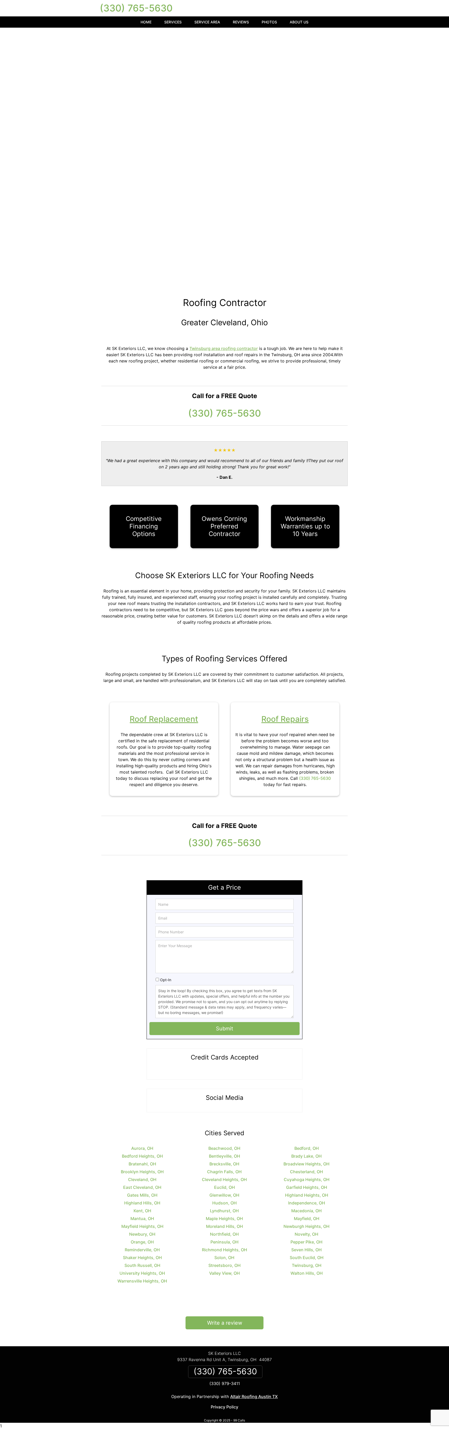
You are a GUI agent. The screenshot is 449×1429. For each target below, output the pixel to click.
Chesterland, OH (306, 1171)
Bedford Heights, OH (142, 1156)
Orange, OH (142, 1242)
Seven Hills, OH (306, 1249)
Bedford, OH (306, 1148)
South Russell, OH (142, 1265)
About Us (299, 22)
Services (173, 22)
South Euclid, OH (306, 1257)
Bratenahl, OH (142, 1163)
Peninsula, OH (224, 1242)
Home (146, 22)
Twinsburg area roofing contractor (223, 348)
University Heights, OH (142, 1273)
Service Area (207, 22)
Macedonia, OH (306, 1210)
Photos (269, 22)
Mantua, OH (142, 1218)
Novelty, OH (306, 1234)
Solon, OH (224, 1257)
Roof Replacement (164, 719)
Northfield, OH (224, 1234)
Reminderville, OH (142, 1249)
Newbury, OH (142, 1234)
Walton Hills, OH (306, 1273)
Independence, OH (306, 1202)
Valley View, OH (224, 1273)
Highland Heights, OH (306, 1195)
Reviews (241, 22)
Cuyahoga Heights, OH (306, 1179)
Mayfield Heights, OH (142, 1226)
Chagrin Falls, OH (224, 1171)
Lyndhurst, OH (224, 1210)
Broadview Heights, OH (306, 1163)
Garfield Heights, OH (306, 1187)
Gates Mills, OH (142, 1195)
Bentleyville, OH (224, 1156)
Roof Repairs (285, 719)
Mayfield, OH (306, 1218)
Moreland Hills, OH (224, 1226)
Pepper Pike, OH (306, 1242)
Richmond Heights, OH (224, 1249)
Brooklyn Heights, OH (142, 1171)
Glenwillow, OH (224, 1195)
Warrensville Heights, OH (142, 1281)
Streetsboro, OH (224, 1265)
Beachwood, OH (224, 1148)
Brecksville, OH (224, 1163)
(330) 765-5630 (136, 8)
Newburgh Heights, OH (306, 1226)
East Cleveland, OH (142, 1187)
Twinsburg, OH (306, 1265)
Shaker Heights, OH (142, 1257)
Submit (224, 1028)
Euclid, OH (224, 1187)
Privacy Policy (224, 1406)
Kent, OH (142, 1210)
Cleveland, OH (142, 1179)
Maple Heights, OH (224, 1218)
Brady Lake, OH (306, 1156)
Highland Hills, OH (142, 1202)
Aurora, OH (142, 1148)
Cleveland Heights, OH (224, 1179)
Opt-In (165, 980)
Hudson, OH (224, 1202)
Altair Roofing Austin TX (254, 1396)
